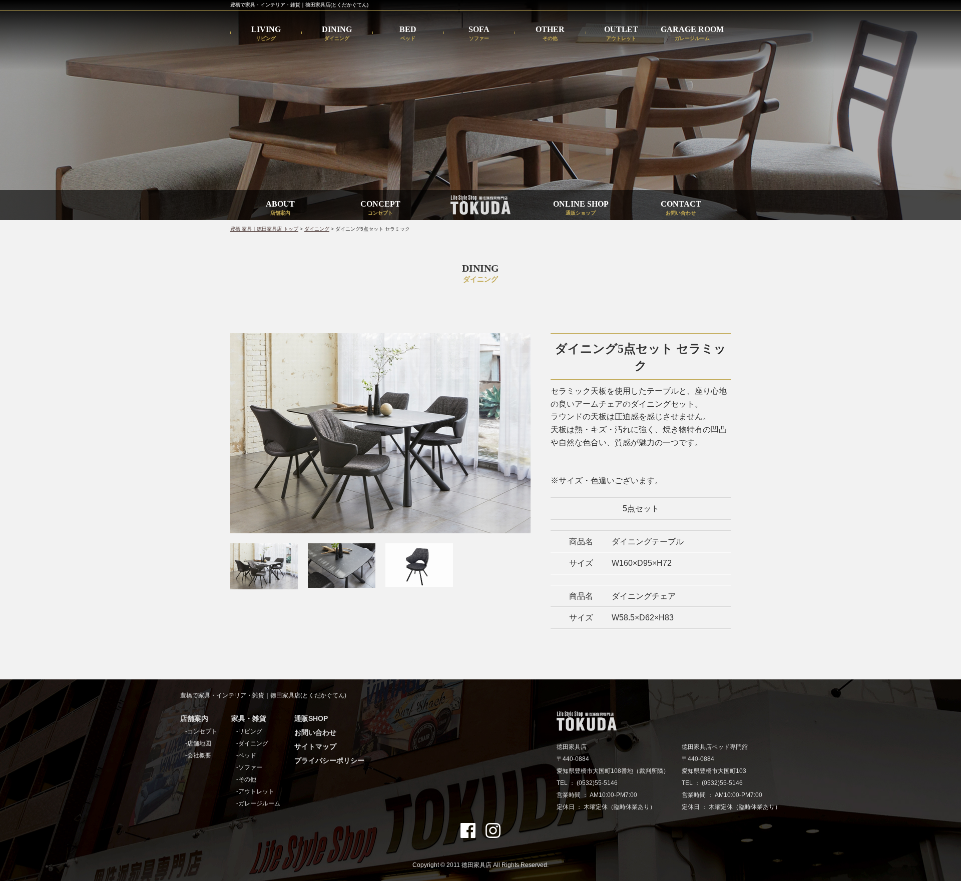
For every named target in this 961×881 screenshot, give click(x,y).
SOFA (479, 33)
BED (407, 33)
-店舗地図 (198, 743)
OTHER (550, 33)
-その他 (246, 779)
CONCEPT (380, 208)
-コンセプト (201, 731)
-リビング (249, 731)
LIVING (266, 33)
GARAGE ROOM (692, 33)
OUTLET (621, 33)
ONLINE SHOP (581, 208)
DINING (337, 33)
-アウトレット (255, 791)
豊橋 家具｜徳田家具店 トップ (264, 229)
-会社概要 (198, 755)
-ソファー (249, 767)
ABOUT (280, 208)
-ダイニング (252, 743)
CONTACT (681, 208)
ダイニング (316, 229)
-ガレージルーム (258, 803)
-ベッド (246, 755)
